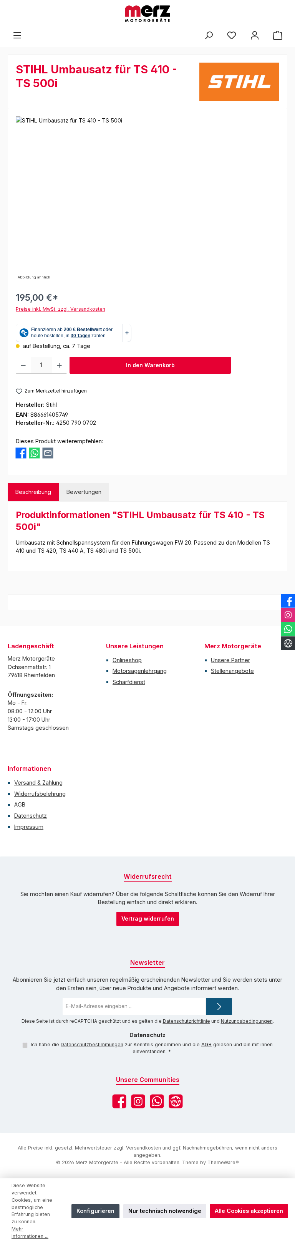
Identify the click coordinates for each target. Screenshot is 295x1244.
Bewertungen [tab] (83, 492)
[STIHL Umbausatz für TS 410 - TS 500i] (147, 199)
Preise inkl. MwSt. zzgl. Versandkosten (60, 309)
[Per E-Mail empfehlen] (48, 452)
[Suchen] (208, 35)
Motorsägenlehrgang (140, 671)
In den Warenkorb (150, 365)
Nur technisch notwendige (164, 1211)
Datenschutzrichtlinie (186, 1021)
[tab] (33, 492)
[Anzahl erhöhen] (59, 365)
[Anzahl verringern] (23, 365)
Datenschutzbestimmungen (92, 1044)
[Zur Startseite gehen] (147, 13)
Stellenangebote (232, 671)
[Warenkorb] (277, 35)
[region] (147, 199)
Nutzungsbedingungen (247, 1021)
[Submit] (219, 1006)
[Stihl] (239, 82)
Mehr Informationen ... (30, 1232)
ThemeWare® (223, 1162)
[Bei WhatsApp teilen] (34, 452)
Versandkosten (143, 1148)
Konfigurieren (95, 1211)
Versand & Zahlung (38, 782)
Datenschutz (30, 815)
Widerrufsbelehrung (40, 793)
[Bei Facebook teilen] (21, 452)
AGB (19, 804)
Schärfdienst (129, 682)
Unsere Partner (230, 660)
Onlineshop (127, 660)
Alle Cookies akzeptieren (249, 1211)
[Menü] (17, 35)
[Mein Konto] (254, 35)
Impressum (28, 826)
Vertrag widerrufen (147, 918)
